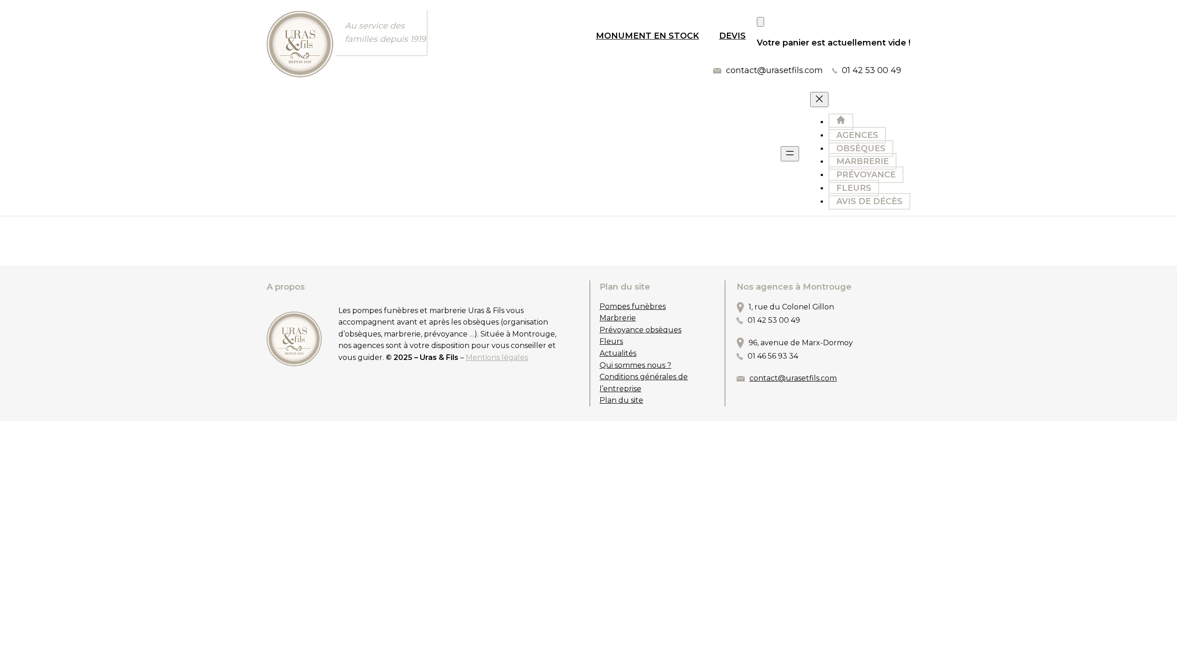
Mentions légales (497, 357)
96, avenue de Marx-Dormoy (800, 342)
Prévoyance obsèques (640, 329)
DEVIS (732, 36)
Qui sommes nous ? (635, 365)
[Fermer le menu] (819, 99)
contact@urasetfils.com (793, 378)
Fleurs (611, 341)
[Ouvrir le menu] (790, 153)
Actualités (618, 353)
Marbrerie (618, 318)
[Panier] (760, 22)
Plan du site (621, 400)
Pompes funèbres (633, 306)
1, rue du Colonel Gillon (791, 306)
